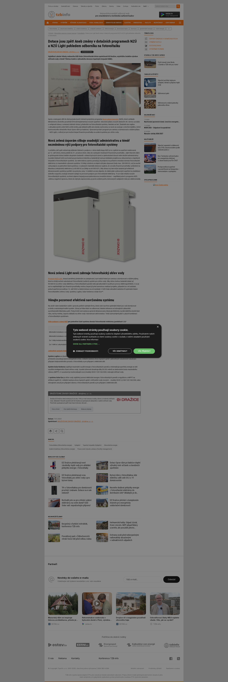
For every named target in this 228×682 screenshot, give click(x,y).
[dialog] (114, 341)
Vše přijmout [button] (144, 351)
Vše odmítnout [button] (120, 351)
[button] (114, 344)
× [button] (158, 327)
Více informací (92, 339)
